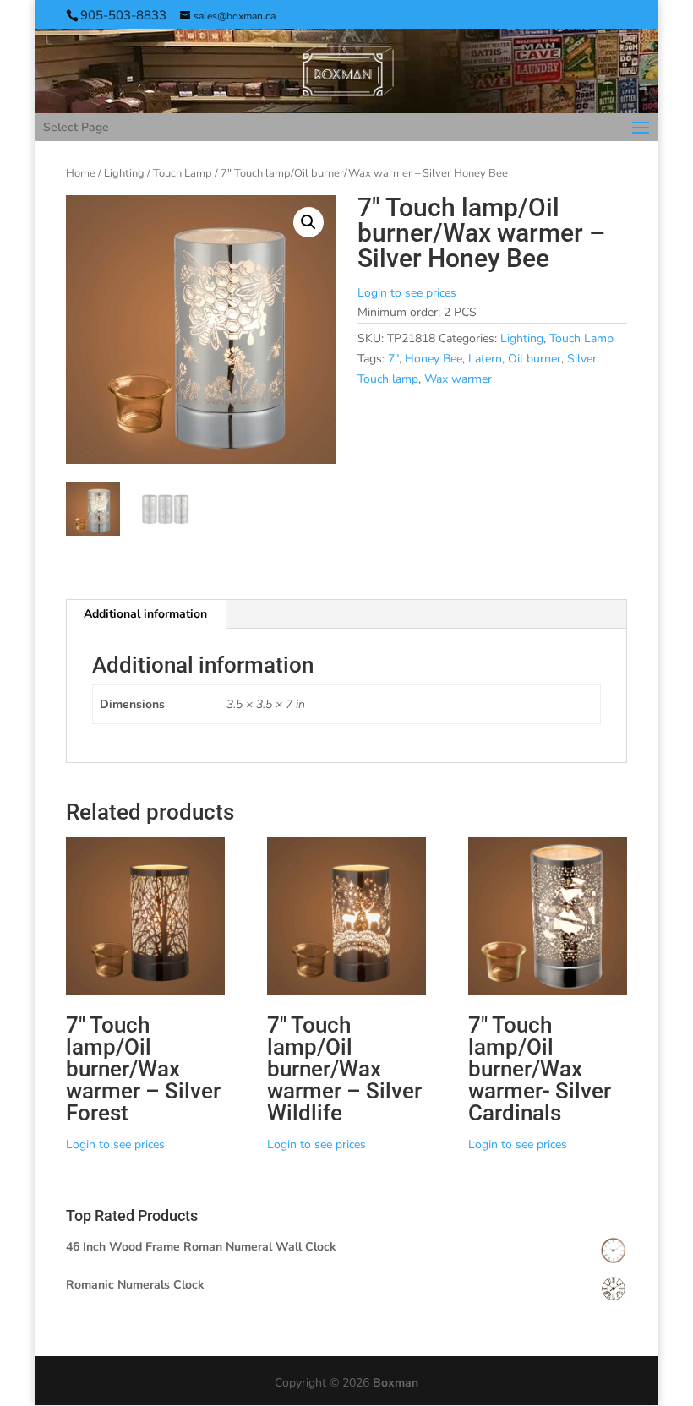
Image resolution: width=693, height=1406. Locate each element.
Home (80, 173)
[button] (308, 222)
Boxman (395, 1383)
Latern (485, 359)
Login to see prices (406, 293)
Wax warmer (458, 379)
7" (393, 359)
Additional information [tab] (145, 614)
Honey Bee (433, 359)
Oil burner (534, 359)
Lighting (124, 173)
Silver (582, 359)
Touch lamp (387, 379)
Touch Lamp (182, 173)
